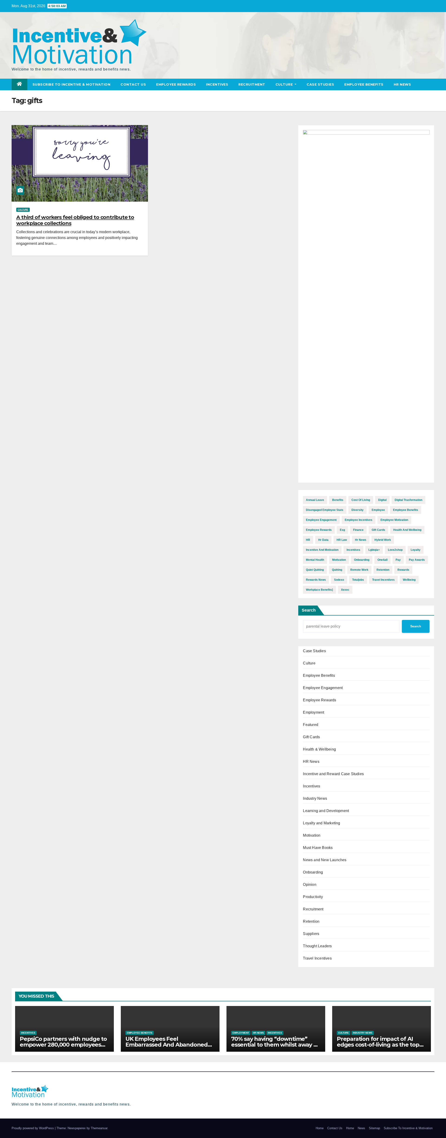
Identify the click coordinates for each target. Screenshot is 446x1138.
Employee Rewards (176, 84)
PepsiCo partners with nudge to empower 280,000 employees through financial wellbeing (63, 1044)
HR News (402, 84)
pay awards (417, 559)
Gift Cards (311, 737)
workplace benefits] (319, 589)
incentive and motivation (322, 549)
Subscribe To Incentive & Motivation (72, 84)
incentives (353, 549)
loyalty (415, 549)
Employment (313, 712)
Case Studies (320, 84)
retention (383, 569)
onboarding (361, 559)
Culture (284, 84)
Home (320, 1128)
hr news (360, 540)
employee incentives (358, 520)
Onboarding (313, 872)
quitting (337, 569)
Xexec (345, 589)
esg (342, 530)
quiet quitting (315, 569)
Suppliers (311, 934)
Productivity (313, 897)
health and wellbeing (407, 530)
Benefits (337, 500)
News (361, 1128)
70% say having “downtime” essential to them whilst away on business (276, 1044)
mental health (315, 559)
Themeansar (99, 1128)
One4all (382, 559)
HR (308, 540)
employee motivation (394, 520)
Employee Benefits (364, 84)
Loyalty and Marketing (321, 823)
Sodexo (339, 579)
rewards (403, 569)
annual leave (315, 500)
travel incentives (383, 579)
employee (378, 510)
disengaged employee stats (324, 510)
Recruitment (251, 84)
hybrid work (382, 540)
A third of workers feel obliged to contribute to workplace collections (75, 220)
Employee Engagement (323, 688)
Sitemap (374, 1128)
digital (382, 500)
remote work (359, 569)
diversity (357, 510)
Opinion (309, 885)
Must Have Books (318, 848)
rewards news (316, 579)
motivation (339, 559)
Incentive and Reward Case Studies (333, 774)
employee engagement (321, 520)
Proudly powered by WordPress (33, 1128)
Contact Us (133, 84)
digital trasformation (408, 500)
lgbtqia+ (374, 549)
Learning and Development (326, 811)
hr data (323, 540)
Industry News (315, 798)
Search (309, 610)
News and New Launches (324, 860)
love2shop (395, 549)
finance (358, 530)
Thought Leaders (317, 946)
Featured (310, 725)
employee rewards (319, 530)
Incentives (217, 84)
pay (398, 559)
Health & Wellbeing (319, 749)
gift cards (378, 530)
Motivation (311, 835)
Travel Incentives (317, 958)
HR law (342, 540)
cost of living (360, 500)
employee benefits (405, 510)
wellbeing (409, 579)
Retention (311, 921)
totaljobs (358, 579)
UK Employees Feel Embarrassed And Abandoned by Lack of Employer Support (166, 1044)
